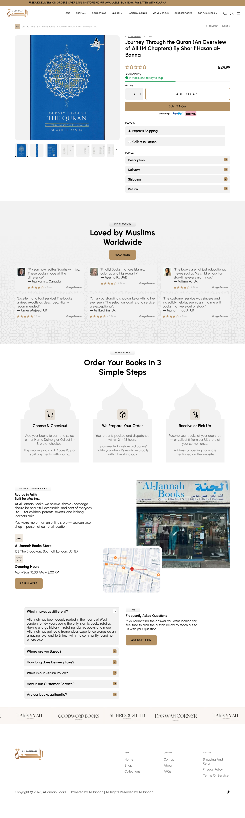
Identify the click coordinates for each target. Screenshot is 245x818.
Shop (128, 765)
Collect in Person (144, 142)
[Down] (117, 150)
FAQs (167, 771)
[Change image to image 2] (37, 150)
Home (128, 759)
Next (225, 25)
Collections (132, 771)
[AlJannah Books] (17, 13)
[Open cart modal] (238, 13)
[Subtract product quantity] (128, 94)
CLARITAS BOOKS (47, 26)
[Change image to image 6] (98, 150)
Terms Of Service (215, 775)
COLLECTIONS (28, 26)
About (168, 765)
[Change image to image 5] (83, 150)
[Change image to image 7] (113, 150)
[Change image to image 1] (21, 150)
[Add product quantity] (140, 94)
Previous (213, 25)
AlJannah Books (54, 792)
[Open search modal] (225, 13)
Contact (170, 759)
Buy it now (177, 106)
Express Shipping (145, 131)
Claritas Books (134, 36)
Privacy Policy (213, 769)
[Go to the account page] (231, 13)
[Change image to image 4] (67, 150)
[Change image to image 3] (52, 150)
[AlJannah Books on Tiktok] (228, 792)
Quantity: (129, 85)
